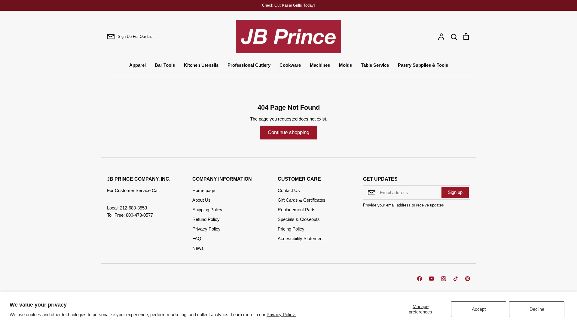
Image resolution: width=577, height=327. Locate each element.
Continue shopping (288, 132)
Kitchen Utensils (201, 65)
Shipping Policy (207, 209)
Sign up (455, 192)
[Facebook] (420, 279)
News (198, 248)
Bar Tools (165, 65)
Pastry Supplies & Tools (423, 65)
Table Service (375, 65)
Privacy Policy (206, 228)
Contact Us (289, 190)
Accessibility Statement (301, 238)
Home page (203, 190)
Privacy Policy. (281, 314)
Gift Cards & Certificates (301, 200)
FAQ (196, 238)
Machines (320, 65)
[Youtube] (432, 279)
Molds (345, 65)
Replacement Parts (297, 209)
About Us (201, 200)
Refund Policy (206, 219)
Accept (479, 309)
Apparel (137, 65)
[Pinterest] (468, 279)
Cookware (290, 65)
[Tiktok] (456, 279)
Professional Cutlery (248, 65)
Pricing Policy (291, 228)
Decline (537, 309)
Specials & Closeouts (299, 219)
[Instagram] (444, 279)
